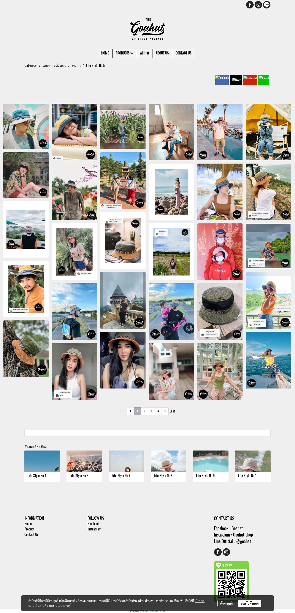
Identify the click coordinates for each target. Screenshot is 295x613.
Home (28, 523)
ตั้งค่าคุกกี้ (226, 603)
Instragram (94, 529)
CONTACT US (184, 53)
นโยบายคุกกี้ (63, 605)
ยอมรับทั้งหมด (250, 603)
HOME (105, 53)
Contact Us (31, 534)
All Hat (144, 53)
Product (29, 529)
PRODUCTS (123, 53)
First (123, 411)
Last (172, 411)
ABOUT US (162, 53)
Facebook (93, 523)
